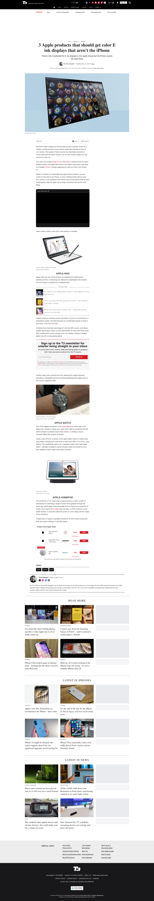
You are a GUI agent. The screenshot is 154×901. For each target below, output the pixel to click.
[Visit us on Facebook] (87, 3)
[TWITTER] (40, 580)
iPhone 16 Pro (67, 848)
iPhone (47, 167)
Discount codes (106, 857)
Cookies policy (72, 878)
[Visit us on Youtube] (96, 3)
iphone (45, 569)
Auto (91, 7)
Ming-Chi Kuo (57, 162)
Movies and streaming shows (72, 854)
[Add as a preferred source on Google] (77, 888)
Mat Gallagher (70, 64)
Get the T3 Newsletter (63, 12)
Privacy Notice (41, 363)
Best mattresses (87, 857)
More (97, 7)
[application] (62, 208)
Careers (96, 878)
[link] (42, 532)
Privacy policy (60, 878)
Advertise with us (85, 878)
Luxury (84, 7)
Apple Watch (66, 426)
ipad (51, 569)
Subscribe (123, 2)
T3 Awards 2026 (79, 12)
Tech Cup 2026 (112, 12)
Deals (48, 12)
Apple (68, 162)
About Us (88, 875)
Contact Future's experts (74, 875)
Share (40, 141)
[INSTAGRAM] (43, 580)
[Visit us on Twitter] (90, 3)
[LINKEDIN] (46, 580)
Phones (76, 41)
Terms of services (59, 362)
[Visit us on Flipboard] (102, 3)
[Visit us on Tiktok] (105, 3)
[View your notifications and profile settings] (117, 2)
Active (66, 7)
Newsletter (86, 141)
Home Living (75, 7)
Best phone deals (106, 848)
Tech (59, 7)
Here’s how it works (98, 68)
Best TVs (85, 851)
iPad (52, 323)
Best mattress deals (107, 851)
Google (55, 509)
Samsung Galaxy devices (71, 851)
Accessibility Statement (54, 875)
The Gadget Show (96, 12)
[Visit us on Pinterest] (93, 3)
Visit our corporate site (97, 895)
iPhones (83, 41)
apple (38, 569)
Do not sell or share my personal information (77, 881)
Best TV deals (105, 854)
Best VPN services (68, 857)
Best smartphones (87, 854)
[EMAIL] (49, 580)
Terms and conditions (100, 875)
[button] (62, 533)
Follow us (76, 141)
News (93, 64)
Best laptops (86, 848)
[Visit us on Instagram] (99, 3)
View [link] (83, 532)
